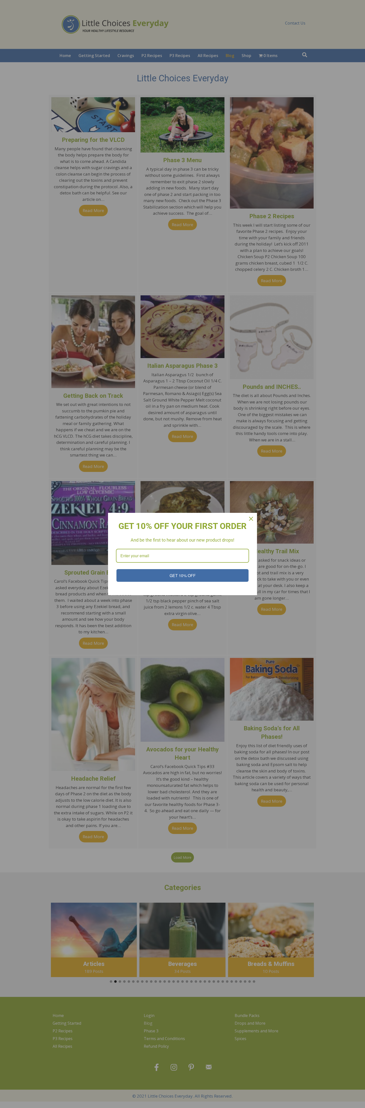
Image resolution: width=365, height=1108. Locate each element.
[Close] (251, 519)
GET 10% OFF (183, 575)
